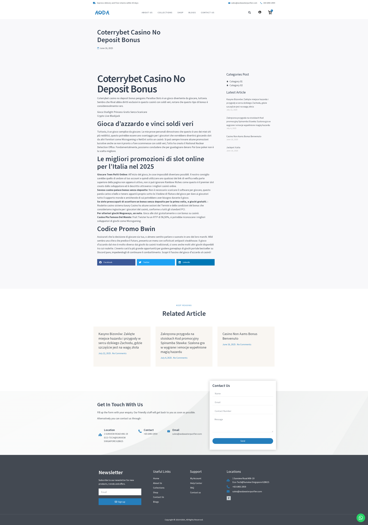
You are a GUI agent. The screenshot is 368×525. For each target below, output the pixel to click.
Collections (165, 12)
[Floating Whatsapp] (360, 518)
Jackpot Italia (233, 147)
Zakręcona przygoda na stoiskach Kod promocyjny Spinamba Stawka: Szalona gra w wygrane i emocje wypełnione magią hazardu (248, 121)
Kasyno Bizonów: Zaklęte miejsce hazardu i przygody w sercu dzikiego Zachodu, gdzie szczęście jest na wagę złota (247, 103)
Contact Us (207, 12)
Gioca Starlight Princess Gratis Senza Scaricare (122, 112)
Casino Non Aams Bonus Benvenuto (243, 136)
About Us (147, 12)
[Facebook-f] (229, 498)
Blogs (192, 12)
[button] (249, 12)
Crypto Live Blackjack (108, 115)
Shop (181, 12)
